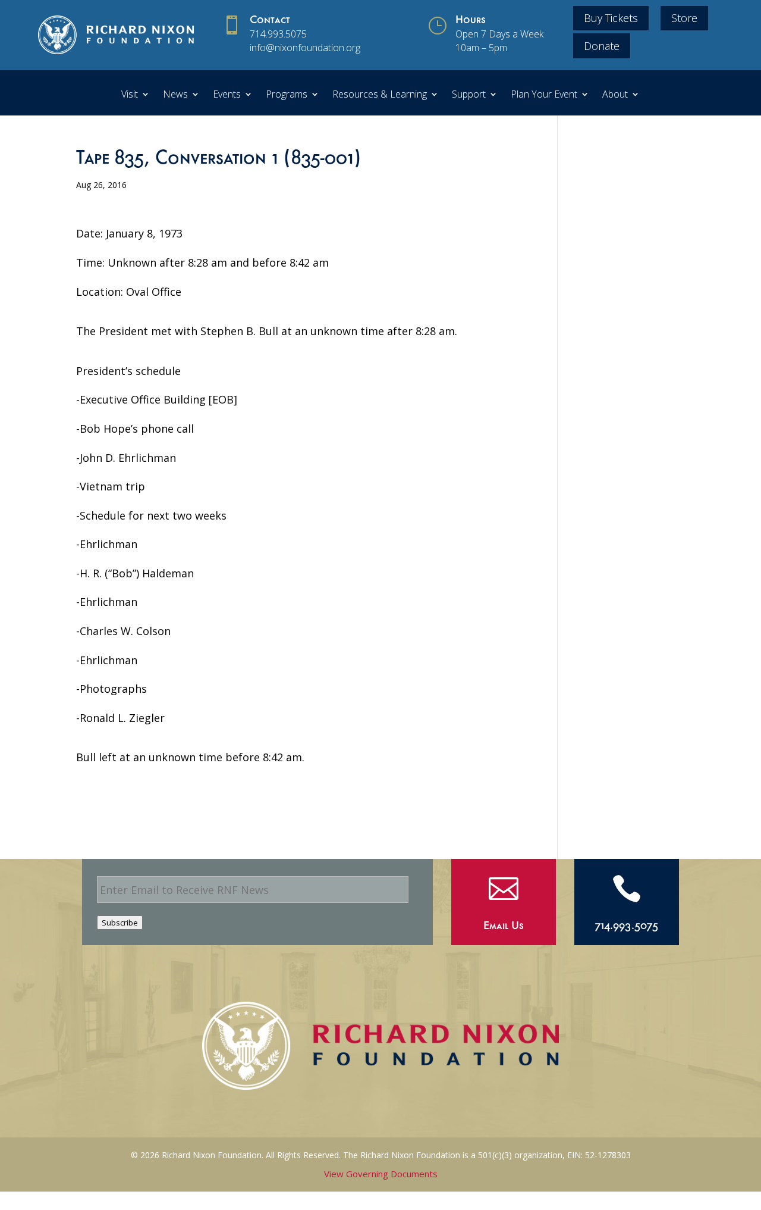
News (175, 95)
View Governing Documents (381, 1174)
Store (684, 18)
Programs (286, 95)
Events (227, 95)
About (615, 95)
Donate (602, 46)
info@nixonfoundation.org (305, 47)
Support (469, 95)
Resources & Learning (379, 95)
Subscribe (120, 922)
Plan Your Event (544, 95)
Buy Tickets (611, 18)
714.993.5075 (278, 33)
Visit (129, 95)
